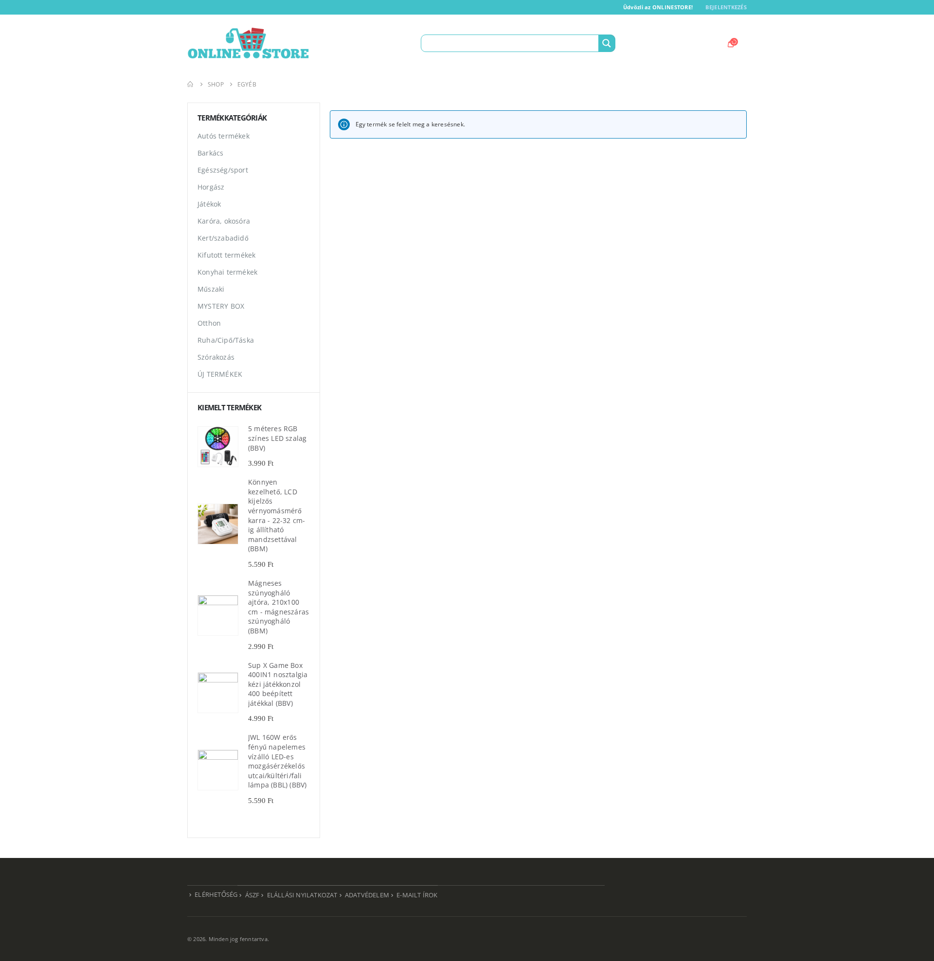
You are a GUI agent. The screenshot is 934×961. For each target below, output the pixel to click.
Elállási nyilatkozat (302, 895)
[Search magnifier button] (606, 43)
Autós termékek (224, 135)
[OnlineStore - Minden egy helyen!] (248, 43)
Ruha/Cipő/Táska (226, 340)
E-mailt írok (416, 895)
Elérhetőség (216, 895)
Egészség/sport (223, 170)
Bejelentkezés (726, 7)
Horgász (211, 187)
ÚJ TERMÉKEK (220, 374)
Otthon (209, 323)
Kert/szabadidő (223, 238)
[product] (218, 446)
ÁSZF (252, 895)
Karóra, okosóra (224, 221)
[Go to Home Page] (190, 84)
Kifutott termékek (226, 255)
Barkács (210, 152)
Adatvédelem (367, 895)
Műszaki (211, 289)
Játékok (209, 204)
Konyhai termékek (227, 272)
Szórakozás (216, 357)
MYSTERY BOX (221, 306)
